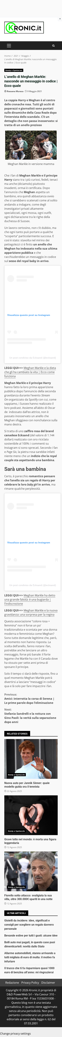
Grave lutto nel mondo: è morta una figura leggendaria (31, 815)
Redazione (12, 982)
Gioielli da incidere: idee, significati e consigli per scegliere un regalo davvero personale (29, 924)
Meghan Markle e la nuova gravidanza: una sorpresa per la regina (31, 612)
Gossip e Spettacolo (13, 70)
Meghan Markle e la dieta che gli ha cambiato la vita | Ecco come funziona (30, 372)
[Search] (53, 45)
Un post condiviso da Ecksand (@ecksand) (32, 357)
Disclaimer (48, 982)
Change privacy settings (15, 1033)
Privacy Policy (30, 982)
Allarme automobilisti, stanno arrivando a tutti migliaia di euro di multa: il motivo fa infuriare (29, 957)
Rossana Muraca (15, 91)
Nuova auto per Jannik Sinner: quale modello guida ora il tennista (31, 759)
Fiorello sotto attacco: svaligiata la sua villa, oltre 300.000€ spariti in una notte (31, 871)
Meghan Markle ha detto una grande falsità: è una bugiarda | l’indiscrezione (29, 599)
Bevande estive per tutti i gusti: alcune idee (31, 935)
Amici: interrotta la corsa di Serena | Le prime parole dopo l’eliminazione (29, 699)
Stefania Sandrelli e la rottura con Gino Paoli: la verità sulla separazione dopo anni (30, 716)
